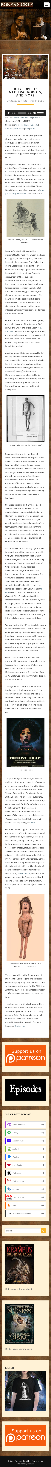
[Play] (8, 113)
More (32, 128)
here (32, 822)
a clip (31, 993)
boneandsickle (18, 100)
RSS (27, 128)
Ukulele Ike (19, 1025)
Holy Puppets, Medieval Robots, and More (25, 92)
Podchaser (19, 128)
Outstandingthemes (25, 1464)
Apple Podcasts (22, 124)
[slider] (40, 112)
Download (38, 117)
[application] (25, 113)
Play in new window (23, 117)
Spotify (34, 124)
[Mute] (34, 113)
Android (9, 128)
